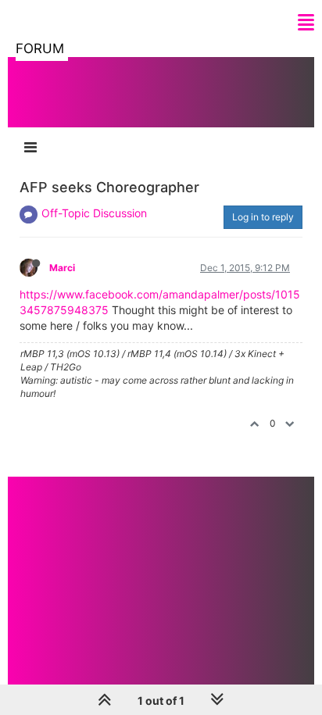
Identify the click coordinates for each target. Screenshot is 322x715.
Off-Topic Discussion (94, 213)
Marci (62, 267)
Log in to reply (263, 217)
